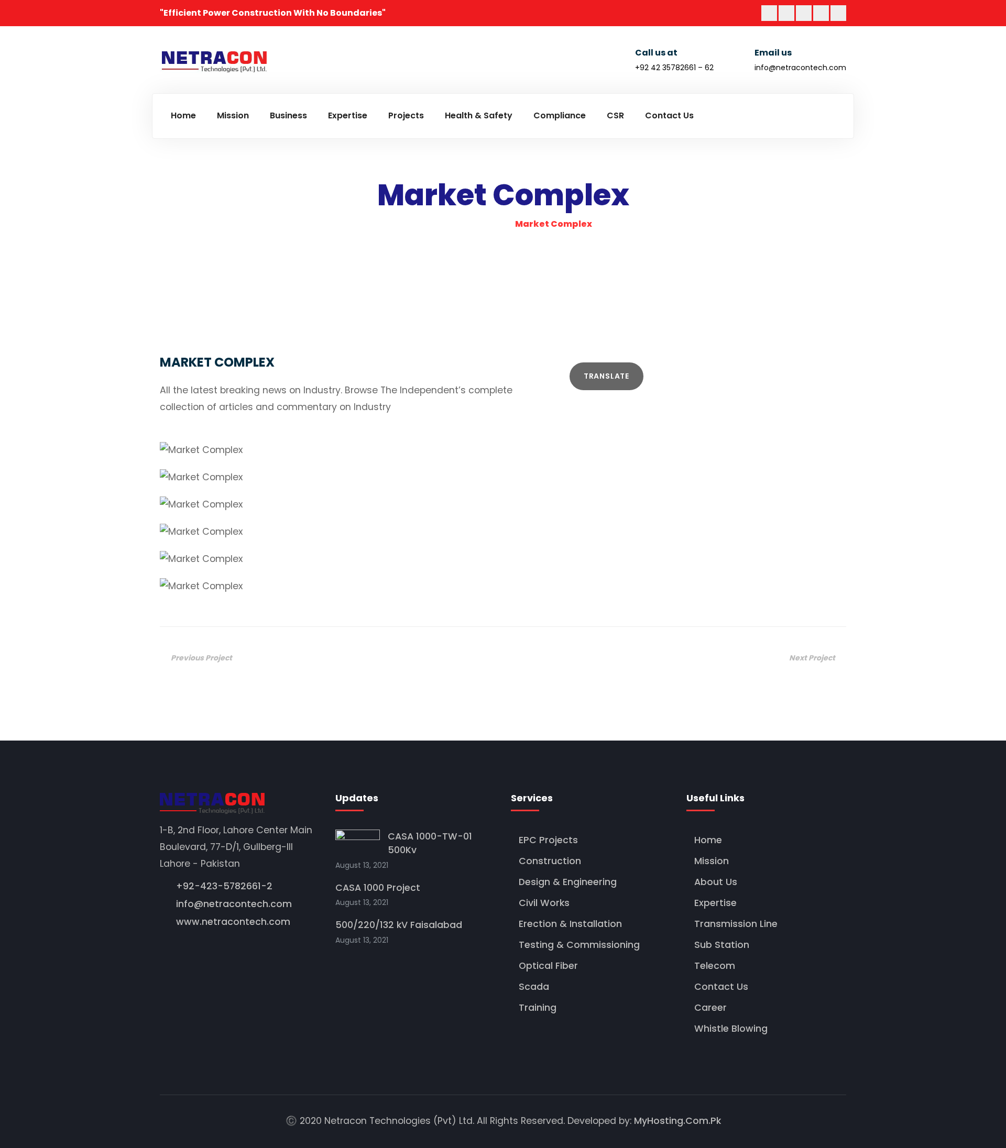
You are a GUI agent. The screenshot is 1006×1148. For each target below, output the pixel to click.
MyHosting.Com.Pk (677, 1120)
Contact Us (721, 986)
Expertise (715, 903)
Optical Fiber (548, 965)
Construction (550, 861)
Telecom (714, 965)
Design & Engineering (568, 882)
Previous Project (201, 658)
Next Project (812, 658)
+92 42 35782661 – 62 (674, 67)
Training (537, 1007)
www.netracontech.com (233, 921)
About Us (715, 882)
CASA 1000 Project (377, 887)
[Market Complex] (503, 450)
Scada (534, 986)
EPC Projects (548, 840)
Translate (606, 376)
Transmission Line (736, 924)
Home (708, 840)
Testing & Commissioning (579, 945)
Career (710, 1007)
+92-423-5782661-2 (224, 886)
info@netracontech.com (800, 67)
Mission (711, 861)
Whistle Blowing (731, 1028)
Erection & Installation (570, 924)
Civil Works (544, 903)
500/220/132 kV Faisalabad (398, 925)
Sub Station (721, 945)
